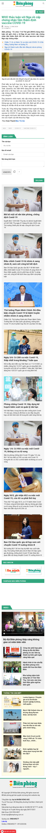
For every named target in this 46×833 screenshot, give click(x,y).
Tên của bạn (6, 141)
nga (4, 128)
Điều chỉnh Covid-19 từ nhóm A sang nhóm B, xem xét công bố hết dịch (22, 262)
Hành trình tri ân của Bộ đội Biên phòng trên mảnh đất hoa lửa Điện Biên (32, 666)
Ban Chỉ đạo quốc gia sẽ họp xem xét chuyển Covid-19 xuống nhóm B (22, 543)
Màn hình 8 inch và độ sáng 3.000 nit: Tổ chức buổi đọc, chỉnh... (32, 738)
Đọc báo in (8, 563)
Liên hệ (4, 821)
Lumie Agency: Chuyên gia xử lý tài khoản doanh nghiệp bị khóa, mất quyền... (32, 700)
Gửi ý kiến (39, 180)
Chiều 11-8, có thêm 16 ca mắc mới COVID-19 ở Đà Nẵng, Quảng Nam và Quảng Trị (24, 43)
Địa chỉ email (6, 150)
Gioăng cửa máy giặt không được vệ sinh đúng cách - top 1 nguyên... (31, 765)
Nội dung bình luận (8, 159)
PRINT (41, 12)
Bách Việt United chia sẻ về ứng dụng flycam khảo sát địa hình (32, 712)
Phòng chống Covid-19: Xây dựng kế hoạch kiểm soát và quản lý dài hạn (21, 405)
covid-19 (18, 128)
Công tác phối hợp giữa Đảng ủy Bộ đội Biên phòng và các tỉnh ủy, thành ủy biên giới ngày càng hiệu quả (32, 652)
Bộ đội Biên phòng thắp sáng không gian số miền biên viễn (21, 640)
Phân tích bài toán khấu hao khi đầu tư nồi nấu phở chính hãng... (32, 725)
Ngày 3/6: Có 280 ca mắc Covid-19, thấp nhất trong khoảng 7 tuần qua (21, 359)
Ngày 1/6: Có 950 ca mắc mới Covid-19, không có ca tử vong (22, 450)
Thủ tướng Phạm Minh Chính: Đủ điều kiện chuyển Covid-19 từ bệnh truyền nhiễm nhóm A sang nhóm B (22, 313)
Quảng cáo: (10, 819)
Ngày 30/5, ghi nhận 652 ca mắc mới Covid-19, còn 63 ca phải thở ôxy (22, 496)
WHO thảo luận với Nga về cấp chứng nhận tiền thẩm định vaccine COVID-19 (21, 20)
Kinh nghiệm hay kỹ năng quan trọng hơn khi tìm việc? (32, 751)
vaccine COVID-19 (30, 128)
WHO (10, 128)
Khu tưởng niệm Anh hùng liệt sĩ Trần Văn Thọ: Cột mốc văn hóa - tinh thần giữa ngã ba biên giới (32, 680)
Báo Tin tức (20, 121)
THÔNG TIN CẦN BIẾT (12, 693)
